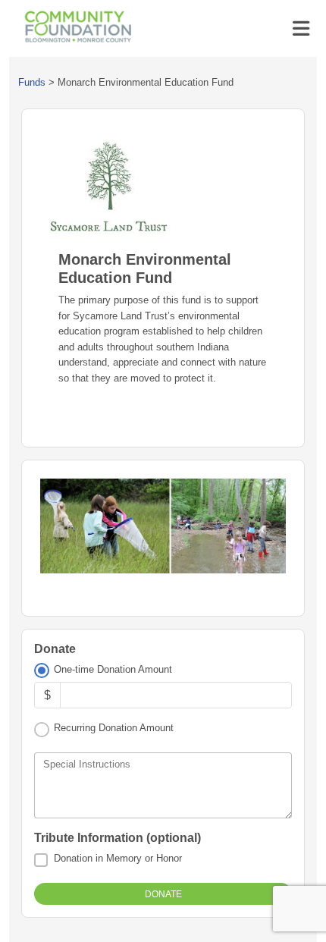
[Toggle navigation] (301, 29)
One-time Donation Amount (113, 669)
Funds (31, 82)
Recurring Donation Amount (114, 727)
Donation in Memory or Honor (118, 858)
